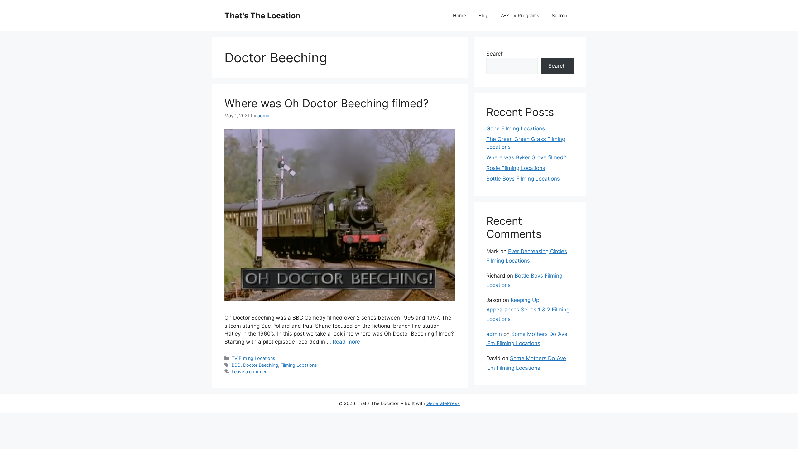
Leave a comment (250, 371)
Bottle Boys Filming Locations (523, 179)
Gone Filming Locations (515, 128)
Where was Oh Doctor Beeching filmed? (326, 103)
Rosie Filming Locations (515, 168)
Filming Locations (299, 365)
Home (459, 15)
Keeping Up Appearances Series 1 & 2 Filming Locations (528, 309)
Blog (483, 15)
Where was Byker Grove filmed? (526, 157)
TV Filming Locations (253, 358)
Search (559, 15)
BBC (236, 365)
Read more (346, 342)
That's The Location (262, 15)
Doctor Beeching (260, 365)
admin (494, 334)
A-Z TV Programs (520, 15)
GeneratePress (443, 403)
